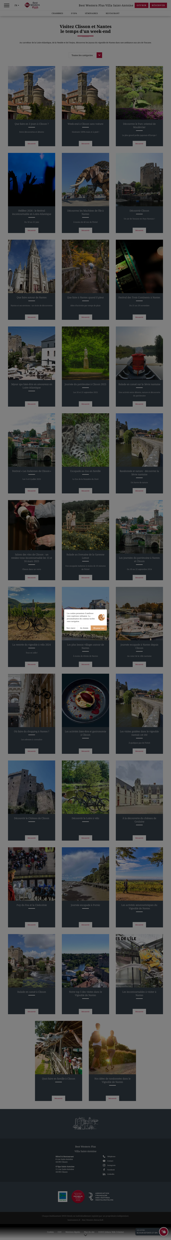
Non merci (71, 628)
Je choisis (84, 628)
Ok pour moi (98, 628)
